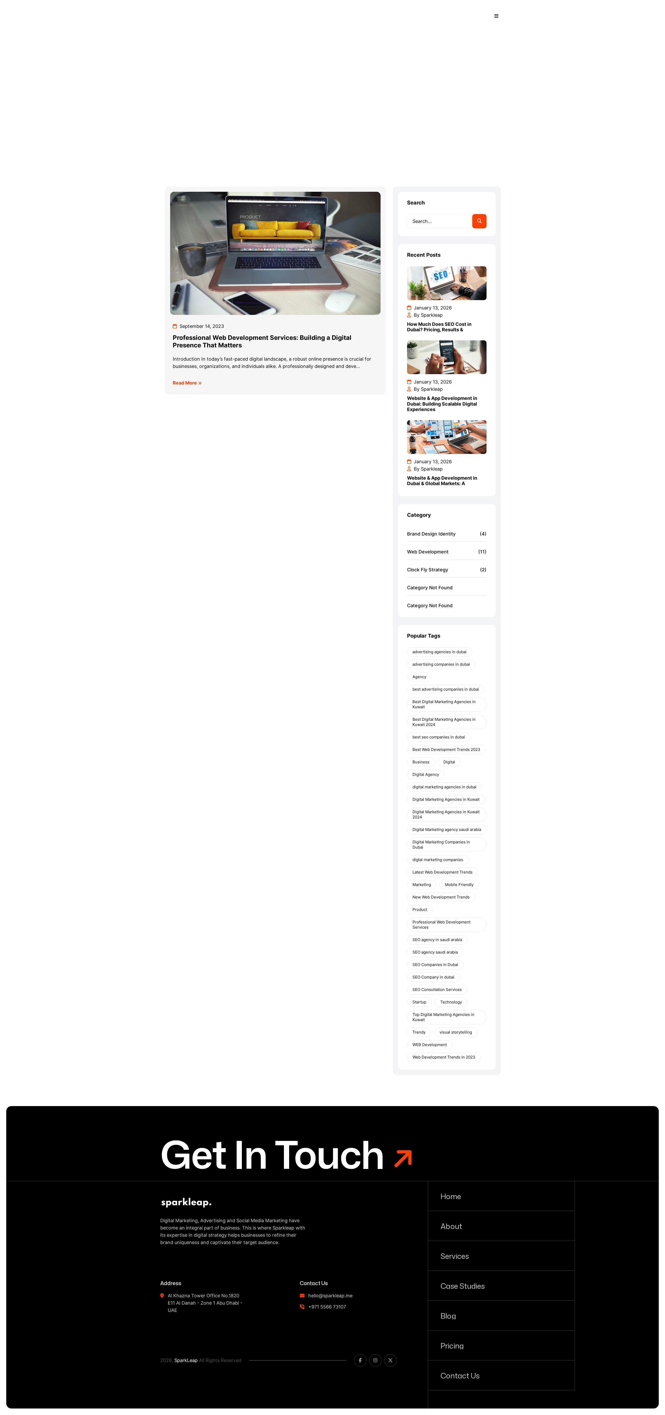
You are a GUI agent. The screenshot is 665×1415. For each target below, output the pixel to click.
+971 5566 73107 (432, 16)
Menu (481, 16)
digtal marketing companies (438, 859)
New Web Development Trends (441, 897)
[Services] (501, 1256)
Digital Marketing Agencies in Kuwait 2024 (446, 814)
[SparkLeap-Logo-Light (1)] (182, 16)
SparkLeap (186, 1360)
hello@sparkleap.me (330, 1295)
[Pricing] (501, 1345)
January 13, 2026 (432, 307)
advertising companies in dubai (441, 664)
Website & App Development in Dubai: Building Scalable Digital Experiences (442, 403)
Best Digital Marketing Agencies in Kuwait (444, 704)
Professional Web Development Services (441, 925)
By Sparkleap (428, 315)
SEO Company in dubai (433, 977)
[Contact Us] (501, 1375)
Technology (451, 1002)
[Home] (501, 1196)
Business (421, 761)
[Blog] (501, 1315)
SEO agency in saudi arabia (437, 939)
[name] (186, 1202)
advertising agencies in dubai (440, 651)
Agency (419, 676)
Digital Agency (426, 774)
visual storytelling (456, 1032)
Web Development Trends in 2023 (444, 1057)
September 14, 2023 (201, 326)
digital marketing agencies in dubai (444, 786)
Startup (419, 1002)
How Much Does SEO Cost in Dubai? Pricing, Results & (439, 327)
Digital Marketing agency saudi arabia (447, 829)
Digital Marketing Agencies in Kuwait (446, 799)
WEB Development (430, 1044)
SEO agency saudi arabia (435, 952)
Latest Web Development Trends (443, 872)
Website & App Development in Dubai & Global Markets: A (442, 480)
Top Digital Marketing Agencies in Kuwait (443, 1017)
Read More (185, 383)
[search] (479, 221)
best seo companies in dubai (439, 737)
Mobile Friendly (459, 884)
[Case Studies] (501, 1285)
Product (420, 909)
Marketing (422, 884)
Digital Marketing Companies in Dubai (441, 844)
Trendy (419, 1032)
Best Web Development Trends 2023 (446, 749)
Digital (449, 761)
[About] (501, 1226)
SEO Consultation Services (437, 989)
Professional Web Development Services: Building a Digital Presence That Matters (262, 341)
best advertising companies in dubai (446, 689)
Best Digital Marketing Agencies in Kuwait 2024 (444, 722)
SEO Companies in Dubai (435, 964)
